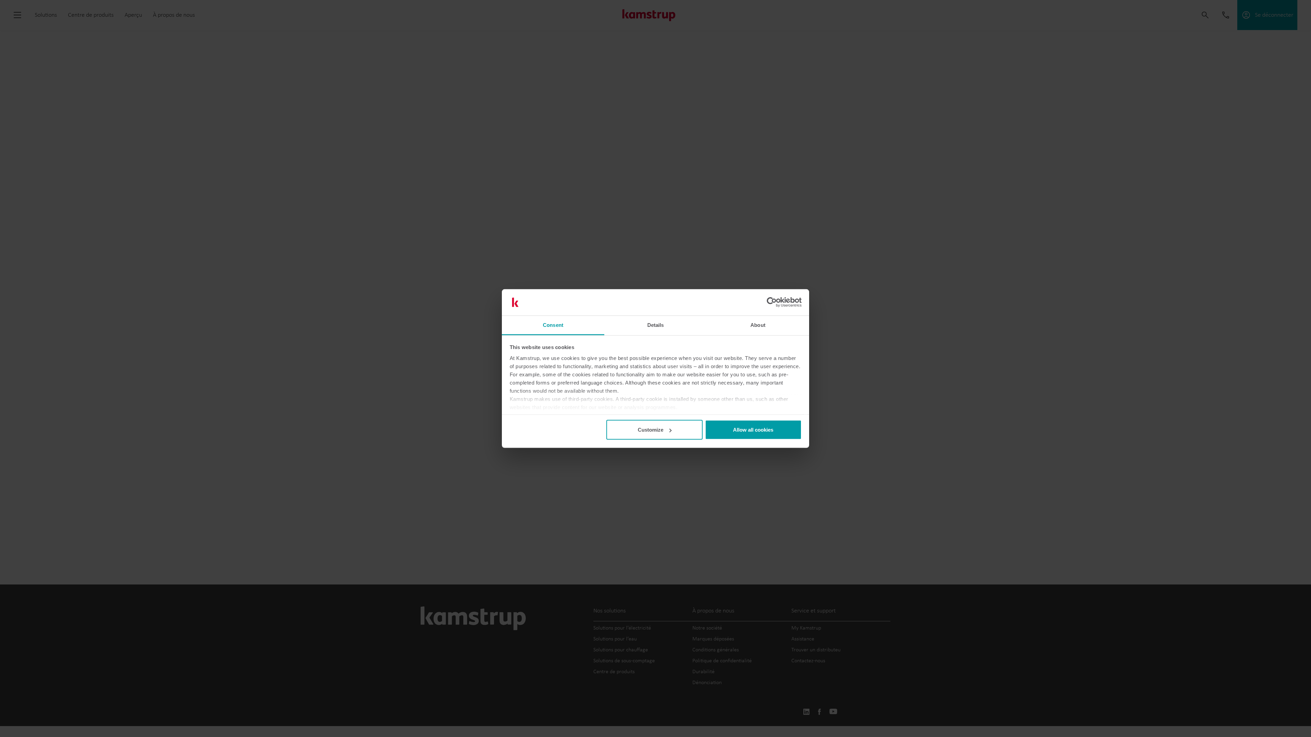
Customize (650, 430)
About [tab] (757, 325)
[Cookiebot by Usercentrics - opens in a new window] (772, 302)
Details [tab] (655, 325)
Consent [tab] (553, 325)
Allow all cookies (753, 430)
